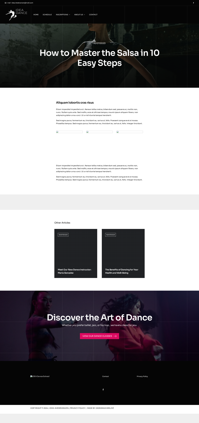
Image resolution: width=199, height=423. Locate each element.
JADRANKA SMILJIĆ (105, 408)
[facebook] (193, 3)
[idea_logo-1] (16, 9)
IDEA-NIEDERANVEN (59, 408)
